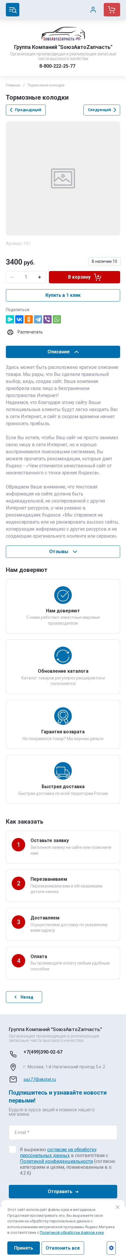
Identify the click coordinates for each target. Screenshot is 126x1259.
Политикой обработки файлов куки (72, 1232)
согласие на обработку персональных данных (58, 1152)
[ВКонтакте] (19, 319)
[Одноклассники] (29, 319)
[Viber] (47, 319)
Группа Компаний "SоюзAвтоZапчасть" (63, 47)
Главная (13, 85)
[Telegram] (38, 319)
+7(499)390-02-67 (42, 1052)
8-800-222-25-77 (57, 66)
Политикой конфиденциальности (56, 1161)
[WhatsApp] (57, 319)
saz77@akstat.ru (39, 1079)
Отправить (60, 1191)
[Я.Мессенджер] (10, 319)
